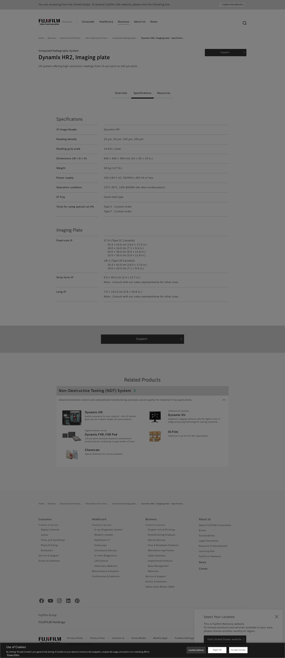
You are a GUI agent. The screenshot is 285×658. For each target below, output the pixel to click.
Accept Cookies (238, 650)
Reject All (217, 650)
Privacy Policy (13, 655)
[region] (142, 650)
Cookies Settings (196, 650)
